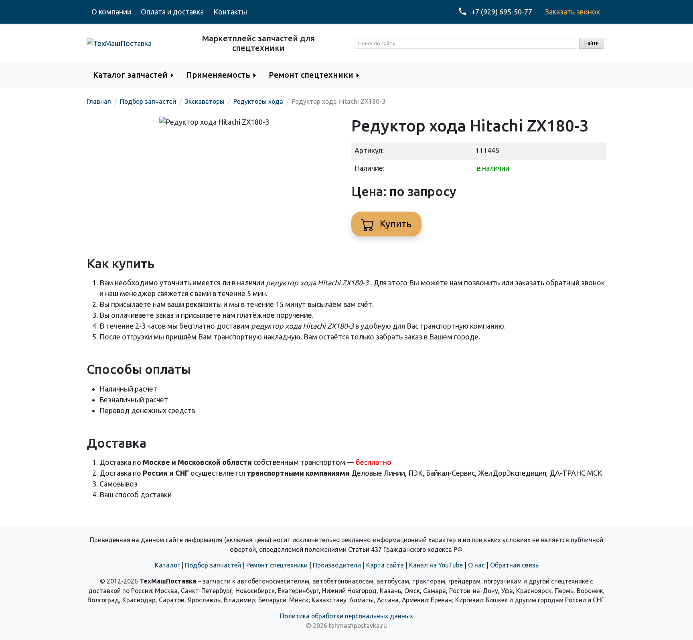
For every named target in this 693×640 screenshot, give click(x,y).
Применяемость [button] (218, 74)
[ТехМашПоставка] (119, 43)
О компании (111, 12)
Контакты (230, 12)
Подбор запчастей (213, 565)
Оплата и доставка (172, 12)
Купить (394, 223)
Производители (337, 565)
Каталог (167, 565)
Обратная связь (514, 565)
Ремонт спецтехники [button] (311, 74)
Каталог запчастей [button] (130, 74)
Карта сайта (385, 565)
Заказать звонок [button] (572, 12)
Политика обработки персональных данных (346, 616)
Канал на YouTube (436, 565)
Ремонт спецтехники (277, 565)
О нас (476, 565)
